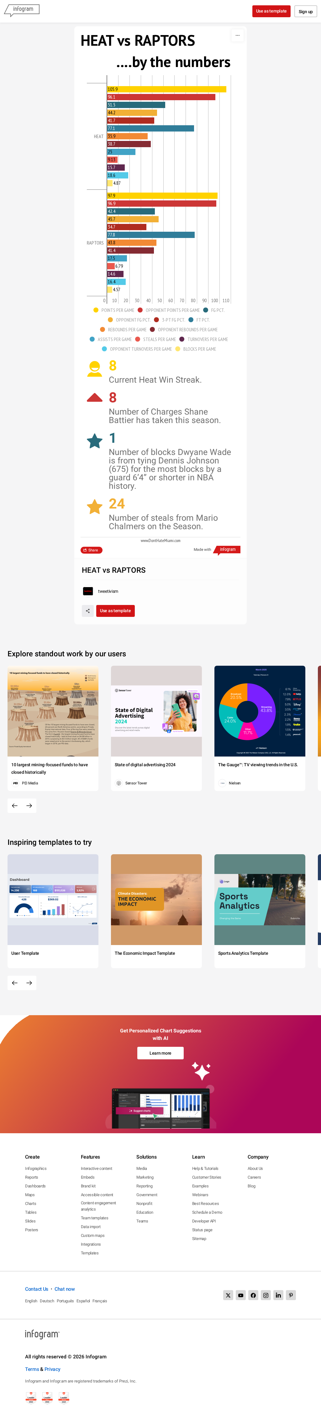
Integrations (91, 1244)
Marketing (144, 1177)
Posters (31, 1229)
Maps (30, 1194)
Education (144, 1212)
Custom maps (93, 1235)
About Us (255, 1168)
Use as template (271, 10)
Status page (202, 1229)
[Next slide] (29, 806)
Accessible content (97, 1194)
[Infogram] (21, 11)
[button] (115, 310)
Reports (31, 1177)
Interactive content (96, 1168)
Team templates (94, 1218)
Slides (30, 1221)
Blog (251, 1186)
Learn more (160, 1053)
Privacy (53, 1369)
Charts (30, 1203)
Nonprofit (144, 1203)
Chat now (65, 1289)
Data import (91, 1226)
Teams (142, 1221)
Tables (30, 1212)
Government (146, 1194)
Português (65, 1301)
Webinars (200, 1194)
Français (99, 1301)
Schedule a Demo (207, 1212)
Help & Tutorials (205, 1168)
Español (83, 1301)
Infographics (35, 1168)
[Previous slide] (15, 806)
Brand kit (88, 1186)
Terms (32, 1369)
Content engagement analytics (98, 1206)
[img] (166, 89)
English (31, 1301)
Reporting (144, 1186)
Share (93, 550)
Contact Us (36, 1289)
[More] (238, 35)
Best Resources (205, 1203)
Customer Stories (206, 1177)
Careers (254, 1177)
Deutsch (47, 1301)
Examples (200, 1186)
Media (141, 1168)
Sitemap (199, 1238)
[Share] (88, 611)
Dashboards (35, 1186)
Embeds (88, 1177)
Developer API (204, 1221)
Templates (90, 1253)
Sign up (306, 11)
